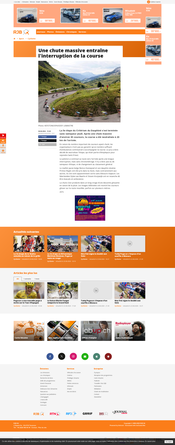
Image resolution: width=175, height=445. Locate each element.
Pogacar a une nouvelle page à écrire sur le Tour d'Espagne (28, 301)
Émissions (60, 32)
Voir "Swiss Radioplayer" (96, 331)
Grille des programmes (47, 381)
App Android (108, 356)
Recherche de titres (46, 378)
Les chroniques (45, 375)
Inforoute (32, 2)
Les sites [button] (17, 2)
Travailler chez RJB (100, 383)
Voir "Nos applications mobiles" (29, 331)
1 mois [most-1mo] (37, 279)
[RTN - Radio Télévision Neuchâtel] (54, 414)
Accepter (169, 442)
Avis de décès (71, 391)
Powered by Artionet (117, 425)
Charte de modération (101, 391)
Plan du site (42, 427)
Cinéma (69, 375)
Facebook (50, 356)
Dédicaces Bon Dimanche (48, 389)
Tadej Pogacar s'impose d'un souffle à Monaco (128, 255)
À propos (97, 372)
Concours (43, 405)
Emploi (38, 2)
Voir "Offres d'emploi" (62, 331)
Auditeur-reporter (155, 2)
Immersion (43, 386)
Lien (43, 144)
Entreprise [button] (25, 2)
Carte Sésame (58, 2)
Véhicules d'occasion (81, 2)
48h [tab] (17, 279)
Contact (96, 394)
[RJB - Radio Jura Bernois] (38, 414)
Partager (44, 136)
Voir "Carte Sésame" (130, 331)
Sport (21, 38)
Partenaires (98, 386)
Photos (50, 32)
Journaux (41, 32)
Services (82, 32)
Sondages (43, 402)
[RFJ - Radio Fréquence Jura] (71, 414)
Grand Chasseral (45, 383)
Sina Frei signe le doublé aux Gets (94, 255)
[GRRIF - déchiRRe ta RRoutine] (87, 414)
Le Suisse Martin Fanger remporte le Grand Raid (58, 301)
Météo (69, 381)
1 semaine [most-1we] (27, 279)
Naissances (44, 2)
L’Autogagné (44, 397)
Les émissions (45, 372)
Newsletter (97, 397)
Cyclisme (32, 38)
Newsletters (85, 356)
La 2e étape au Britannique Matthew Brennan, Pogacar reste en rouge (59, 256)
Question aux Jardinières (48, 394)
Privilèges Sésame (68, 2)
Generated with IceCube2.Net (135, 425)
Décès (51, 2)
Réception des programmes (103, 375)
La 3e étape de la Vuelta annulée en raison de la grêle (27, 255)
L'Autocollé (43, 400)
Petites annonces (72, 383)
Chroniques (71, 32)
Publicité (97, 381)
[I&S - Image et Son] (103, 414)
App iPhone (96, 356)
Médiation (97, 389)
